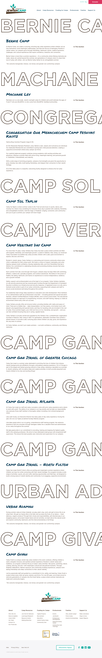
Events (54, 614)
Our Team (11, 620)
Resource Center (26, 618)
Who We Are (12, 614)
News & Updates (13, 616)
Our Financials (13, 624)
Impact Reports (84, 618)
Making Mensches (26, 620)
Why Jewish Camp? (71, 614)
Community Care (41, 622)
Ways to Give (83, 616)
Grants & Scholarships (72, 618)
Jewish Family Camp (42, 620)
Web (7, 647)
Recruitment (40, 616)
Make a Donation (84, 614)
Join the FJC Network (28, 614)
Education (40, 618)
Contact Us (12, 622)
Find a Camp (69, 616)
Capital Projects (41, 614)
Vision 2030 (12, 618)
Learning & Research (27, 616)
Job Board (55, 616)
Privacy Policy (15, 647)
